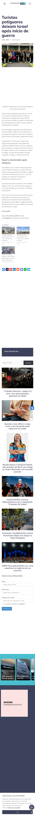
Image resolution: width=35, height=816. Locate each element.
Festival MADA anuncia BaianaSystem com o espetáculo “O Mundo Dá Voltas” (17, 502)
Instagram (7, 218)
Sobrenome (5, 589)
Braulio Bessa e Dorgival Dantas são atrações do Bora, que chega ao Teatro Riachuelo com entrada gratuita (17, 468)
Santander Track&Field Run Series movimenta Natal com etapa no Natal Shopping (17, 535)
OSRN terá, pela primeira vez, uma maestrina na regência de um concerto (17, 568)
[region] (17, 804)
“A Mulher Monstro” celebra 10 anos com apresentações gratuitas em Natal (18, 393)
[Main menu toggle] (4, 3)
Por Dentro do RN (12, 216)
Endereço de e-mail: (8, 597)
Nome (3, 581)
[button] (30, 3)
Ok (17, 812)
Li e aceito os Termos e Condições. (14, 604)
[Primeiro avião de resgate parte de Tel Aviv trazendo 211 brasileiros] (8, 230)
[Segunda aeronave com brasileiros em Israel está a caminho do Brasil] (23, 230)
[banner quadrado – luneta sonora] (14, 703)
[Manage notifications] (31, 812)
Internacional (16, 40)
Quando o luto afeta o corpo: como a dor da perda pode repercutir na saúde (17, 426)
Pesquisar (28, 363)
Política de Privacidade (13, 807)
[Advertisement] (17, 87)
